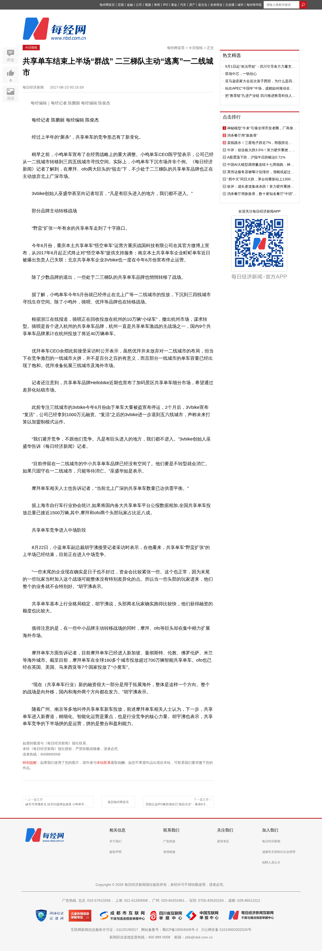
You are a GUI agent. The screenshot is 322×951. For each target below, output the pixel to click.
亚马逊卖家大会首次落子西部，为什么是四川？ (258, 81)
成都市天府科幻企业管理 (278, 852)
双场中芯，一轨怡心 (241, 73)
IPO (165, 5)
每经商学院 (254, 5)
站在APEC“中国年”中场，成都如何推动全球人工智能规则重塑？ (259, 88)
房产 (192, 5)
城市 (240, 5)
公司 (139, 5)
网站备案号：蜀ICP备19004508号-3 (170, 930)
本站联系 (104, 763)
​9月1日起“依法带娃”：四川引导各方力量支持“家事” (260, 66)
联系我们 (171, 830)
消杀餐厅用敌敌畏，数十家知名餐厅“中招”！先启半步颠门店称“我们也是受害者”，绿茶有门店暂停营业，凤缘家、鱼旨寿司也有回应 (262, 193)
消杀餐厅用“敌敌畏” (242, 135)
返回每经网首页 (118, 802)
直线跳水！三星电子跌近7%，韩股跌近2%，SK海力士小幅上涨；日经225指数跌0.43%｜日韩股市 (259, 142)
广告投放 (169, 841)
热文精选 (232, 55)
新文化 (202, 5)
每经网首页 (107, 5)
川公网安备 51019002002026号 (226, 930)
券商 (157, 5)
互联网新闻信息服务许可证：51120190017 (105, 930)
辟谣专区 (223, 841)
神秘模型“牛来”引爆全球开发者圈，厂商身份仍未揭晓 (262, 128)
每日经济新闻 (271, 841)
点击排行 (232, 117)
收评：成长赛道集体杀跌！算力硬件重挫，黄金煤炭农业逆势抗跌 (260, 186)
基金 (174, 5)
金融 (130, 5)
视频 (148, 5)
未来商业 (216, 5)
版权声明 (115, 852)
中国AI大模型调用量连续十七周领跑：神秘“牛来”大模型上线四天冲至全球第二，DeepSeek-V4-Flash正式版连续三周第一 (260, 164)
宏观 (121, 5)
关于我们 (115, 841)
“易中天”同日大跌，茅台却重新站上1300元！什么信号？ (259, 179)
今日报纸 (31, 47)
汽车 (183, 5)
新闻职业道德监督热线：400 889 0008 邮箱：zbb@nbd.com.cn (161, 937)
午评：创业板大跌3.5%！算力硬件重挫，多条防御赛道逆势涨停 (261, 150)
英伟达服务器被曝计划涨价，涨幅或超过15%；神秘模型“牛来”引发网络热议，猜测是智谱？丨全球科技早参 (262, 172)
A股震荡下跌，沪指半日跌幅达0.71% (256, 157)
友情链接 (169, 852)
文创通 (229, 5)
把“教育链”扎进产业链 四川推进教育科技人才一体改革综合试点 (260, 95)
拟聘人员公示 (271, 862)
